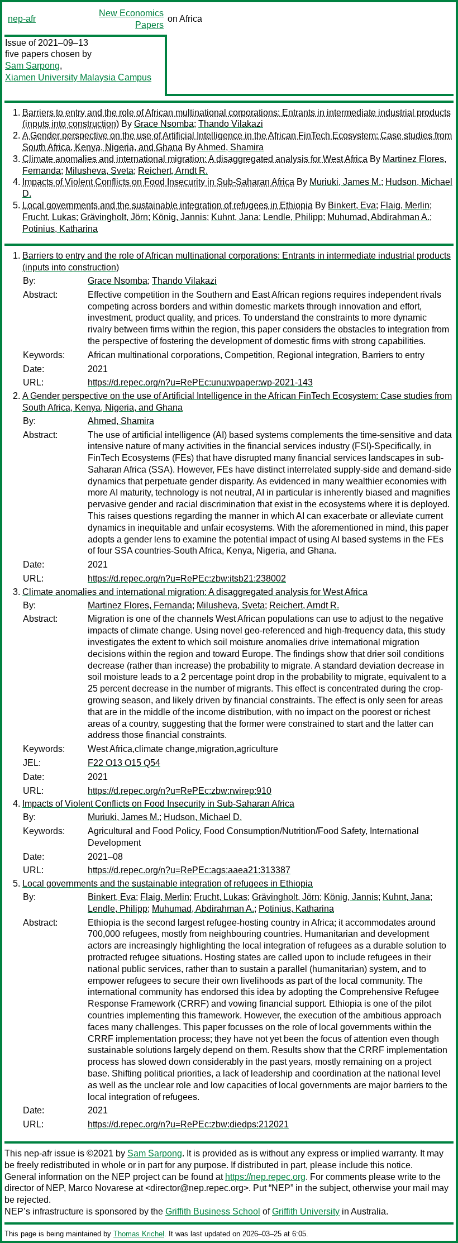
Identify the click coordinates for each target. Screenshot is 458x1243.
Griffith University (306, 1211)
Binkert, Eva (352, 205)
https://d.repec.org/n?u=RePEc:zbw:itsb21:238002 (187, 578)
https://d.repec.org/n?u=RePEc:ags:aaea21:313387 (189, 870)
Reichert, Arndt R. (173, 170)
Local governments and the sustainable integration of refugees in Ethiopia (167, 205)
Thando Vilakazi (230, 123)
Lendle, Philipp (293, 217)
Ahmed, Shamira (230, 147)
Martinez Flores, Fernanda (140, 605)
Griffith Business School (212, 1211)
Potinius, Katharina (60, 229)
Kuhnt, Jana (235, 217)
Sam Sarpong (32, 65)
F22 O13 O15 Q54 (124, 763)
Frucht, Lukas (49, 217)
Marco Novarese (100, 1188)
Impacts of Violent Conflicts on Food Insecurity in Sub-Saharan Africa (158, 182)
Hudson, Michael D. (203, 817)
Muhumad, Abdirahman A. (378, 217)
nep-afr (22, 18)
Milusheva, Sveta (99, 170)
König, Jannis (179, 217)
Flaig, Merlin (405, 205)
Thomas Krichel (138, 1234)
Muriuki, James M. (345, 182)
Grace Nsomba (164, 123)
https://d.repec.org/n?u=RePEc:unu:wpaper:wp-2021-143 (200, 382)
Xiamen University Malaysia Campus (78, 77)
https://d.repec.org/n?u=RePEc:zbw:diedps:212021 (188, 1124)
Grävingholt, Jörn (114, 217)
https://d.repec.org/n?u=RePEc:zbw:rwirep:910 (179, 791)
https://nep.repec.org (265, 1177)
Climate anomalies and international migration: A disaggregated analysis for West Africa (195, 159)
